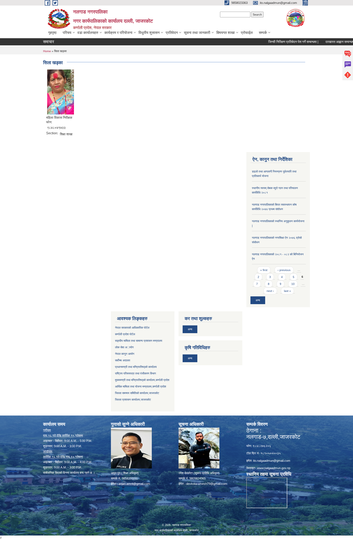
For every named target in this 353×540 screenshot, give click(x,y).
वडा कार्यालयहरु (87, 33)
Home (47, 51)
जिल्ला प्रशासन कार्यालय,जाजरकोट (133, 399)
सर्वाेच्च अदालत (122, 360)
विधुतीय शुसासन (149, 33)
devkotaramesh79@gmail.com (206, 483)
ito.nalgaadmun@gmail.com (271, 460)
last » (287, 290)
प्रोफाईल (247, 33)
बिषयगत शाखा (225, 33)
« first (263, 270)
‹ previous (284, 270)
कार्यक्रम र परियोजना (118, 33)
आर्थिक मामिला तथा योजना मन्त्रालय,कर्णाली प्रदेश (140, 386)
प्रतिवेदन (172, 33)
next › (270, 290)
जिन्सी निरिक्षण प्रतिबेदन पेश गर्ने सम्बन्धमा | (282, 42)
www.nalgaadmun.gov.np (273, 468)
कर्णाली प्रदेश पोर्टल (125, 334)
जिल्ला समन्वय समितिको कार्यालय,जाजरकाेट (137, 393)
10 (293, 284)
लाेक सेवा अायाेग (124, 347)
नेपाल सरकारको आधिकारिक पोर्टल (132, 327)
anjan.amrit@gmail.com (134, 483)
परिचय (67, 33)
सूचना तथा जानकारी (197, 33)
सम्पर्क (263, 33)
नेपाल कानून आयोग (124, 353)
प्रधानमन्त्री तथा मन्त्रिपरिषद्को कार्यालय (136, 367)
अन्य (258, 300)
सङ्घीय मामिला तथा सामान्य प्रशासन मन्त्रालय (138, 340)
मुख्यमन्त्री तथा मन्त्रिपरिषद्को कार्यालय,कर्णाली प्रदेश (142, 380)
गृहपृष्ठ (52, 33)
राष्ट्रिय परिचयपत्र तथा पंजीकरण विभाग (135, 373)
